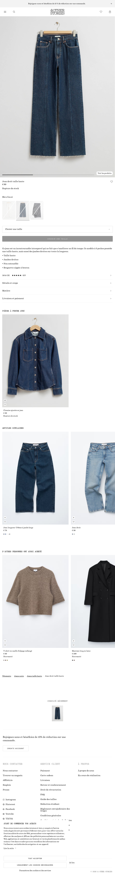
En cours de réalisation (89, 776)
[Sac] (109, 11)
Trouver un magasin (12, 776)
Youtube (10, 814)
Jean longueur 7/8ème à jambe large (18, 527)
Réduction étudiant (49, 804)
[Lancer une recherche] (14, 11)
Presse (6, 790)
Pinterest (10, 804)
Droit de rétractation (50, 790)
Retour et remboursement (53, 785)
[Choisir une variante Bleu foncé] (22, 210)
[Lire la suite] (57, 3)
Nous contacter (10, 771)
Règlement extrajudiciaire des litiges (55, 810)
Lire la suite (9, 848)
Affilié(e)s (7, 780)
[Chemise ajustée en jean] (35, 360)
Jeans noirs (19, 676)
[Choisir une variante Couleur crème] (9, 210)
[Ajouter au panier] (5, 517)
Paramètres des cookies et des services (35, 870)
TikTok (9, 819)
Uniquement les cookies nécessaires (35, 865)
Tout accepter (35, 858)
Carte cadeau (46, 776)
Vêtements (6, 676)
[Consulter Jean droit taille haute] (57, 713)
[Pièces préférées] (100, 11)
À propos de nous (86, 771)
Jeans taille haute (34, 676)
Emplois (7, 785)
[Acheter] (5, 11)
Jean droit (76, 527)
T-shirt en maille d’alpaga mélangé (17, 651)
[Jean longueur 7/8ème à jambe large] (35, 478)
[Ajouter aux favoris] (112, 182)
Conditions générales (50, 816)
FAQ (42, 795)
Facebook (10, 809)
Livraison (45, 780)
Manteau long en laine (81, 651)
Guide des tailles (48, 799)
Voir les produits (104, 173)
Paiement (45, 771)
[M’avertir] (5, 400)
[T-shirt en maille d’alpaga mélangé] (35, 601)
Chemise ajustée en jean (13, 410)
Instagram (11, 800)
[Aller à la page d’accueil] (57, 11)
